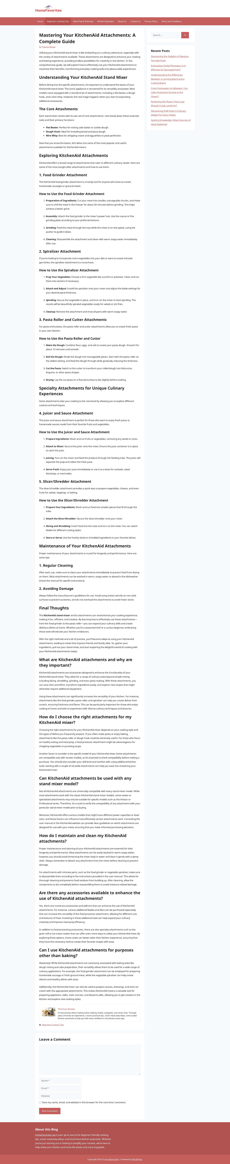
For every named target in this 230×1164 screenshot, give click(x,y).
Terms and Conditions (172, 21)
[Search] (185, 35)
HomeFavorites (111, 1159)
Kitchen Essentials (105, 21)
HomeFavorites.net (45, 1134)
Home (40, 21)
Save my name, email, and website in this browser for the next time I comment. (84, 1102)
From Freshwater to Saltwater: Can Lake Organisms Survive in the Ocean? (169, 92)
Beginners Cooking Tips (58, 21)
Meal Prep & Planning (83, 21)
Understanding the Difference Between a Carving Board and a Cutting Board (167, 79)
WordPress (137, 1159)
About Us (122, 21)
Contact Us (135, 21)
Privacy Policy (151, 21)
